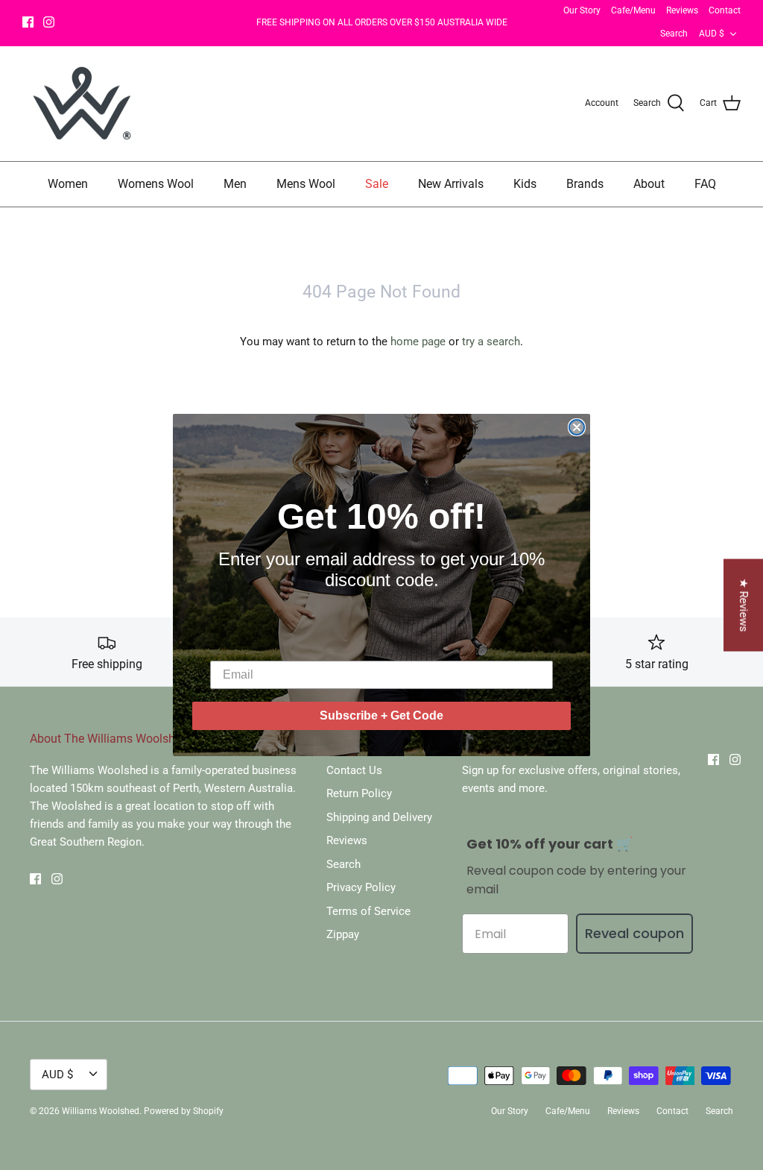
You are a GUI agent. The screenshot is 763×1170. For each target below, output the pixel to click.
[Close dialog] (576, 427)
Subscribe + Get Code (381, 715)
